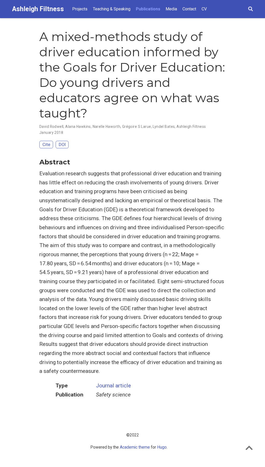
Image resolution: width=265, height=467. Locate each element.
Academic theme (135, 447)
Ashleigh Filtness (38, 9)
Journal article (113, 385)
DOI (62, 144)
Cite (46, 144)
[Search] (250, 9)
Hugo (162, 447)
